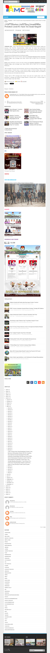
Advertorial (7, 532)
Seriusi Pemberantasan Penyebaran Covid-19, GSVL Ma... (20, 457)
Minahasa (7, 571)
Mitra (6, 578)
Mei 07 (9, 418)
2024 (7, 491)
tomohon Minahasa (9, 627)
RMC (9, 649)
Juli (8, 475)
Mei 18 (9, 436)
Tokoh (6, 622)
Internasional (8, 554)
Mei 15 (9, 431)
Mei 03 (9, 411)
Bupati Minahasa (8, 545)
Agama (6, 534)
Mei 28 (9, 467)
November (9, 482)
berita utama (7, 539)
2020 (7, 398)
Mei (8, 406)
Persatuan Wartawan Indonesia (12, 594)
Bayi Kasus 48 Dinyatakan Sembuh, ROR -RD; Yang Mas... (20, 453)
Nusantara (7, 582)
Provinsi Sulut (8, 609)
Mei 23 (9, 444)
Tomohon (19, 81)
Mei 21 (9, 441)
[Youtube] (39, 1)
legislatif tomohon (9, 569)
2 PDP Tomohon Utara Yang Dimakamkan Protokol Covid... (20, 451)
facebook (32, 383)
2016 (7, 391)
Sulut (6, 618)
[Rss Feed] (45, 1)
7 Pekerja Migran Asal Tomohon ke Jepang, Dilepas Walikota (23, 345)
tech (6, 620)
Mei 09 (9, 421)
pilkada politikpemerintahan (11, 598)
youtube (39, 383)
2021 (7, 486)
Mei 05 (9, 414)
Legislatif (7, 567)
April (8, 404)
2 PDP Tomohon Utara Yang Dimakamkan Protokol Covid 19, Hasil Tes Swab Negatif (23, 25)
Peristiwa (7, 593)
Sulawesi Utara (8, 616)
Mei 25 (9, 448)
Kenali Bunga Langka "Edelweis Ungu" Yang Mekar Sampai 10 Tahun (24, 320)
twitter (36, 383)
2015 (7, 389)
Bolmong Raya (8, 543)
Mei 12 (9, 426)
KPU (5, 561)
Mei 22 (9, 443)
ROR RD (6, 613)
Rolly (11, 516)
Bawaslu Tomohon (9, 538)
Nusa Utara (7, 580)
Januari (8, 399)
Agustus (9, 477)
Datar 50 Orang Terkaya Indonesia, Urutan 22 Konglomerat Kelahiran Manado (26, 326)
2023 (7, 489)
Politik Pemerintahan (9, 602)
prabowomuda (13, 522)
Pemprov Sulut (8, 587)
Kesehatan (7, 558)
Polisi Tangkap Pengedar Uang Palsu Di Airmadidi (20, 332)
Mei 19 (9, 438)
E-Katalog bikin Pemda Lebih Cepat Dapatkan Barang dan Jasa (23, 338)
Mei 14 (9, 429)
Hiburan (6, 547)
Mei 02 (9, 409)
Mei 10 (9, 423)
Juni (8, 474)
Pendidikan (7, 591)
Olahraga (7, 583)
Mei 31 (9, 472)
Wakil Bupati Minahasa (9, 629)
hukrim (6, 549)
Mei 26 (9, 449)
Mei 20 (9, 439)
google (28, 383)
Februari (9, 401)
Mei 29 (9, 469)
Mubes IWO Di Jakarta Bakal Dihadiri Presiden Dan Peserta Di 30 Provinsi (25, 351)
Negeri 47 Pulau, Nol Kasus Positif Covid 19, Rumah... (19, 464)
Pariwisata (7, 585)
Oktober (9, 481)
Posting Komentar (8, 129)
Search (46, 17)
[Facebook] (31, 1)
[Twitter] (33, 1)
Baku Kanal (7, 536)
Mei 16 (9, 433)
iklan (6, 552)
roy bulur (12, 511)
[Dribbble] (42, 1)
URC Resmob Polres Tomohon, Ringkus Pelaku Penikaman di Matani (18, 182)
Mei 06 (9, 416)
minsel (6, 574)
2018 (7, 394)
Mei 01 (9, 408)
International (8, 556)
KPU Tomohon (8, 563)
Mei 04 (9, 413)
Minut (6, 576)
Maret (8, 403)
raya (6, 611)
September (9, 479)
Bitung (6, 541)
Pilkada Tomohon (9, 600)
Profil (6, 607)
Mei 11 (9, 424)
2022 (7, 487)
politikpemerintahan (9, 604)
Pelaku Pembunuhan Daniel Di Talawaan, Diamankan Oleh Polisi (23, 314)
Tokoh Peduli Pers (9, 624)
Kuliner (6, 565)
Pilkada (6, 596)
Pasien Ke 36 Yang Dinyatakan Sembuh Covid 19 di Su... (19, 462)
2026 (7, 494)
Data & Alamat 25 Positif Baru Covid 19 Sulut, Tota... (19, 459)
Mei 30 (9, 471)
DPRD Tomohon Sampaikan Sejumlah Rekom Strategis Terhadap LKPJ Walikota (27, 308)
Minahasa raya (8, 572)
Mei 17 (9, 434)
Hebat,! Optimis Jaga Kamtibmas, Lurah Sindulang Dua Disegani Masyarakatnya (26, 357)
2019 (7, 396)
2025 (7, 492)
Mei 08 (9, 419)
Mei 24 (9, 446)
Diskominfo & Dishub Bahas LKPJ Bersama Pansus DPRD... (20, 456)
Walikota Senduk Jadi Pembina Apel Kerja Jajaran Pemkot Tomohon (24, 302)
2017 (7, 393)
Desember (9, 484)
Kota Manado (8, 560)
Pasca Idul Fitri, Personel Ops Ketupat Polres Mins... (19, 454)
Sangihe (6, 615)
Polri (6, 605)
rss (43, 383)
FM (9, 650)
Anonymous (12, 500)
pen (5, 589)
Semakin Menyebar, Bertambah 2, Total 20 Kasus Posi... (19, 461)
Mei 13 (9, 428)
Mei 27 (9, 465)
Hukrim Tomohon (9, 550)
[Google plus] (36, 1)
